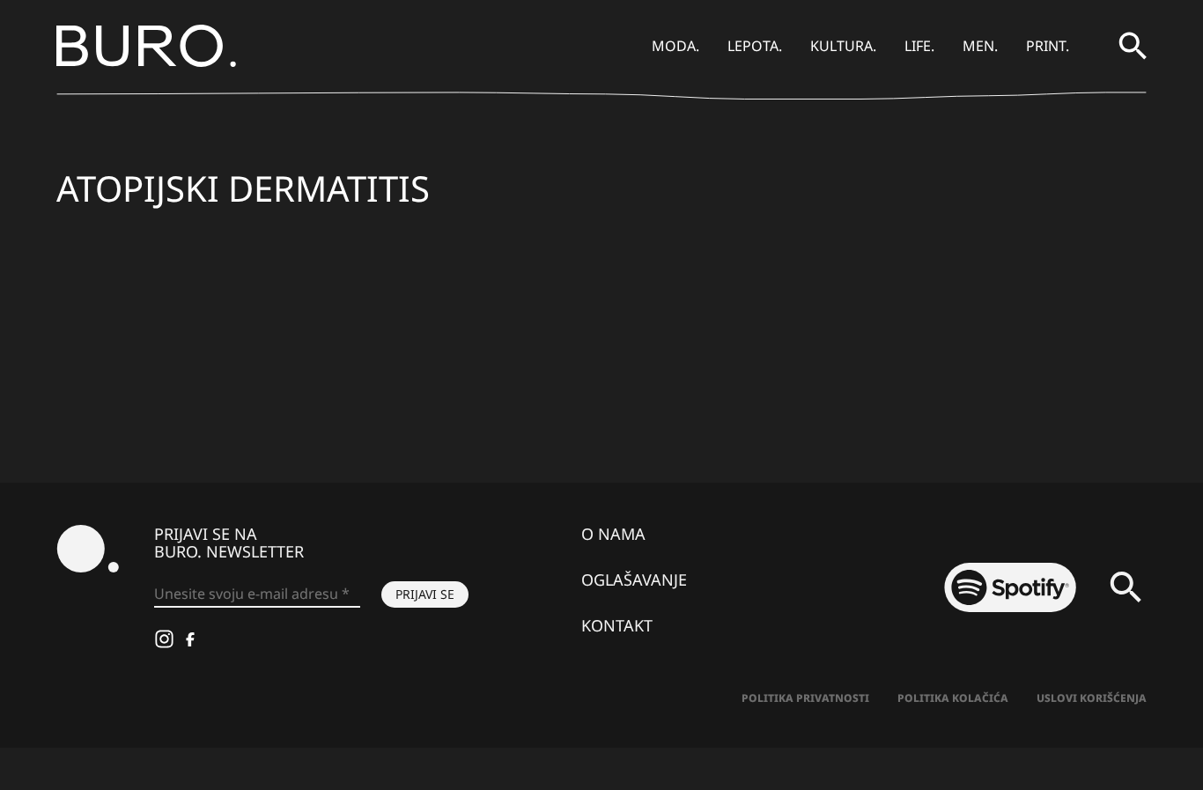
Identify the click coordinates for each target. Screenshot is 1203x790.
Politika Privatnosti (805, 697)
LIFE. (919, 45)
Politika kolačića (952, 697)
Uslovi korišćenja (1092, 697)
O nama (613, 533)
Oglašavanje (634, 579)
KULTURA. (843, 45)
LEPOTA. (754, 45)
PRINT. (1047, 45)
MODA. (675, 45)
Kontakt (617, 625)
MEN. (980, 45)
